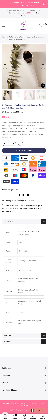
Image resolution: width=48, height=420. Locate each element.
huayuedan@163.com (33, 10)
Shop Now (35, 13)
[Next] (43, 66)
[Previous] (5, 66)
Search (10, 410)
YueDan (25, 406)
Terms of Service (22, 410)
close (44, 4)
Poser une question (10, 190)
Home (4, 37)
